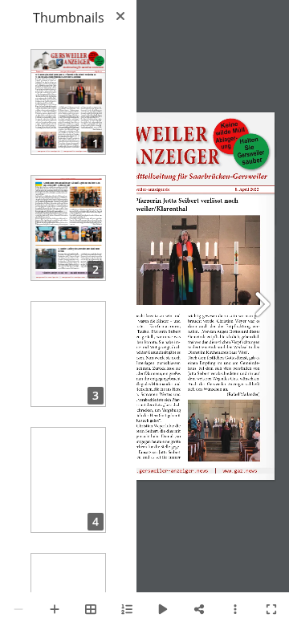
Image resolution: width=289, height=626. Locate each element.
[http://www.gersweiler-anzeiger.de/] (148, 471)
